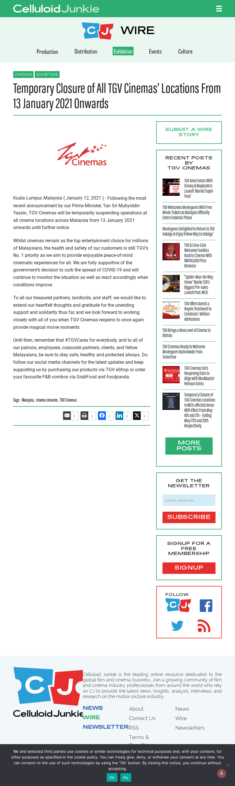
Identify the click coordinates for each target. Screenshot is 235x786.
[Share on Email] (67, 415)
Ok (112, 777)
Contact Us (142, 718)
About (136, 709)
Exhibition (123, 52)
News (93, 708)
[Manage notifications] (221, 773)
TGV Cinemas (68, 400)
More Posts (189, 446)
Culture (185, 52)
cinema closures (47, 400)
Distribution (86, 52)
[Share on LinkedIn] (119, 415)
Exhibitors (47, 75)
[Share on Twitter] (137, 415)
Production (47, 52)
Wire (91, 718)
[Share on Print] (85, 415)
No (126, 777)
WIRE (137, 32)
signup (189, 568)
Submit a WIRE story (189, 132)
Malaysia (28, 400)
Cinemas (23, 75)
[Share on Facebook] (102, 415)
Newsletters (108, 727)
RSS (134, 728)
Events (155, 52)
